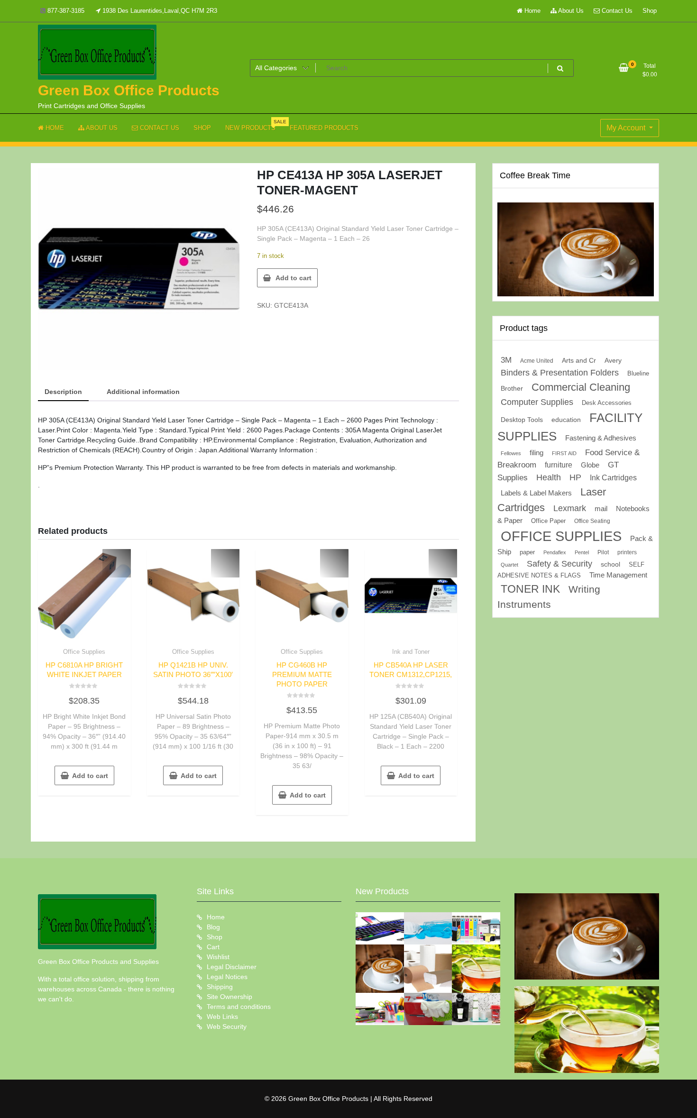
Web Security (227, 1026)
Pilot (603, 552)
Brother (512, 388)
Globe (590, 465)
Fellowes (511, 453)
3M (506, 360)
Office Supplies (84, 651)
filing (536, 453)
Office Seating (592, 521)
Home (532, 10)
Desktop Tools (522, 419)
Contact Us (616, 10)
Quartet (509, 565)
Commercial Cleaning (581, 387)
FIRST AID (564, 453)
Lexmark (569, 508)
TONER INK (530, 589)
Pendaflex (554, 552)
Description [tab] (63, 391)
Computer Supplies (537, 402)
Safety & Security (559, 563)
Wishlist (218, 957)
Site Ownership (229, 996)
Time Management (618, 575)
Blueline (638, 373)
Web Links (222, 1016)
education (566, 419)
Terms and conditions (239, 1006)
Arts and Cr (579, 360)
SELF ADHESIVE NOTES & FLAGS (570, 570)
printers (627, 552)
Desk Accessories (607, 402)
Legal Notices (227, 977)
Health (548, 477)
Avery (613, 360)
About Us (570, 10)
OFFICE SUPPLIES (561, 536)
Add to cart (293, 278)
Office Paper (548, 521)
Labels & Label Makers (536, 493)
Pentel (582, 552)
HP (575, 477)
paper (527, 552)
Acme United (536, 360)
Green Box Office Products (129, 90)
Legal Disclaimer (232, 967)
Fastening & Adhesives (600, 438)
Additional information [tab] (143, 391)
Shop (649, 10)
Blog (213, 927)
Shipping (220, 986)
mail (601, 508)
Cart (213, 947)
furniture (558, 465)
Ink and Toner (411, 651)
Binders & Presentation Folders (560, 372)
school (610, 564)
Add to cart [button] (90, 775)
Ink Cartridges (613, 478)
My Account (626, 128)
